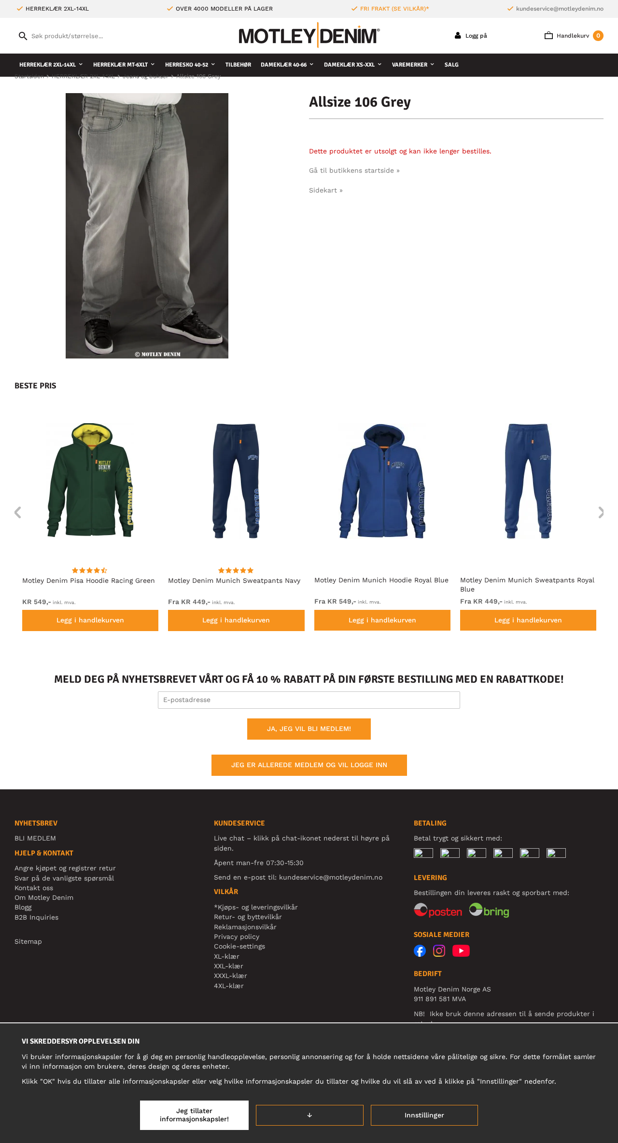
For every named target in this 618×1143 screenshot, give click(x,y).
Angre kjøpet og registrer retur (65, 868)
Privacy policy (236, 936)
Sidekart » (326, 190)
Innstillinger (424, 1115)
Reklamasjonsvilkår (245, 927)
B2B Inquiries (36, 917)
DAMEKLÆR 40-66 (284, 65)
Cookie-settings (239, 946)
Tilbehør (238, 65)
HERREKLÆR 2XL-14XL (47, 65)
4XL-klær (229, 986)
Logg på (475, 35)
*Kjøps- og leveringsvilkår (256, 907)
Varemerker (409, 65)
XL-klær (226, 956)
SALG (452, 65)
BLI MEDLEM (35, 838)
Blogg (22, 907)
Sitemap (28, 941)
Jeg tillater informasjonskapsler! (194, 1115)
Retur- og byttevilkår (248, 917)
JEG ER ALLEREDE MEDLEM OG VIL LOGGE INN (309, 765)
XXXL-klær (230, 975)
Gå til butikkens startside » (354, 170)
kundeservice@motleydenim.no (560, 8)
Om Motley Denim (43, 897)
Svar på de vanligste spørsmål (64, 878)
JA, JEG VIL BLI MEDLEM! (309, 728)
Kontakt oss (33, 888)
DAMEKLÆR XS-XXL (349, 65)
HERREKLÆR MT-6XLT (120, 65)
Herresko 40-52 (186, 65)
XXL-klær (228, 966)
